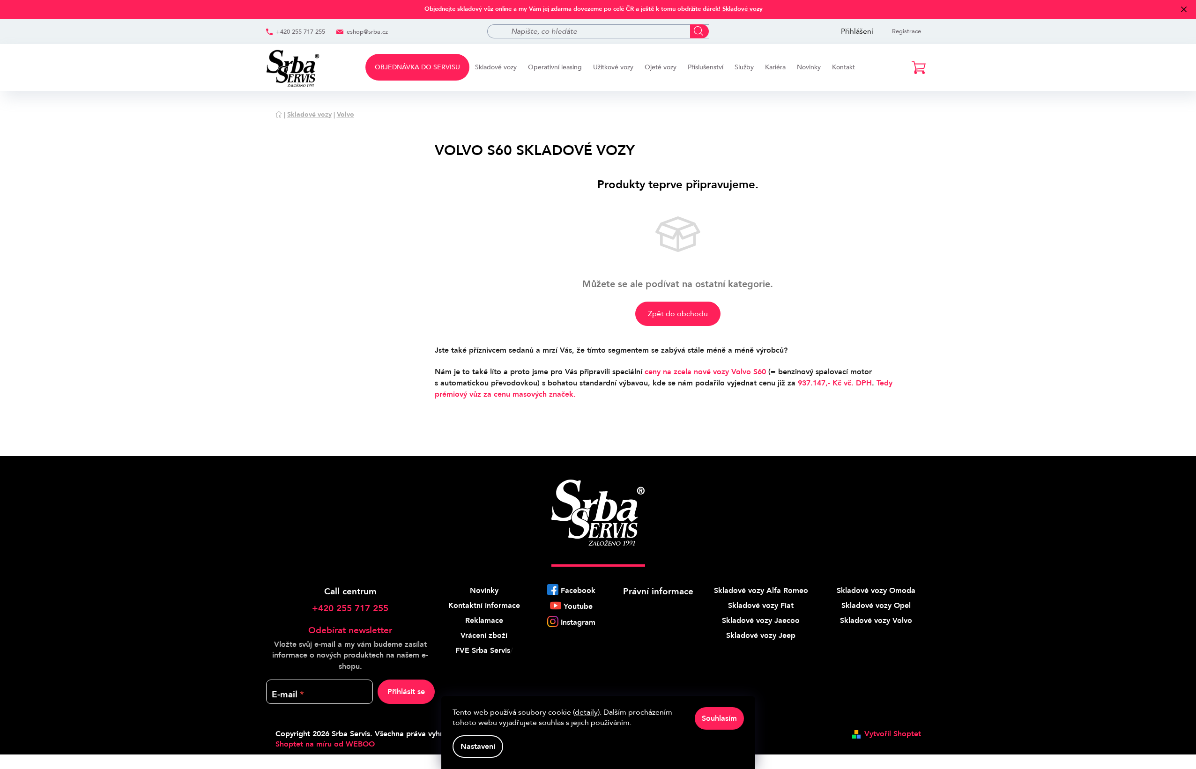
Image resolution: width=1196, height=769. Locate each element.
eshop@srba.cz (367, 32)
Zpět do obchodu (678, 314)
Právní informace (658, 591)
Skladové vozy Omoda (876, 590)
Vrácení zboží (484, 635)
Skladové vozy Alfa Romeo (761, 590)
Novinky (484, 590)
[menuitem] (417, 67)
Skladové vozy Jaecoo (761, 620)
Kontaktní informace (484, 605)
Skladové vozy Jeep (760, 635)
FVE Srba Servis (482, 650)
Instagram (578, 622)
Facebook (578, 590)
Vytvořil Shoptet (892, 734)
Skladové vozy (742, 9)
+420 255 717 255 (300, 32)
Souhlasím (719, 718)
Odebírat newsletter (350, 630)
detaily (586, 712)
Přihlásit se (406, 692)
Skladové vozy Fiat (761, 605)
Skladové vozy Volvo (876, 620)
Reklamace (484, 620)
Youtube (578, 606)
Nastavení (478, 746)
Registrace (906, 31)
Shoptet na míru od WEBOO (325, 744)
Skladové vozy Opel (876, 605)
